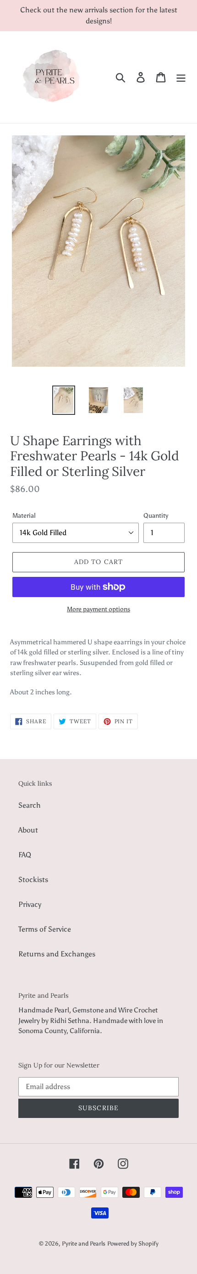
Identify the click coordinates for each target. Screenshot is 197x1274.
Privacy (29, 904)
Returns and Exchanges (56, 954)
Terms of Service (44, 929)
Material (24, 516)
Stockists (33, 879)
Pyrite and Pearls (83, 1243)
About (28, 830)
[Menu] (181, 77)
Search (29, 805)
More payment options (98, 609)
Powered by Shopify (133, 1243)
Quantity (155, 516)
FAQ (24, 854)
